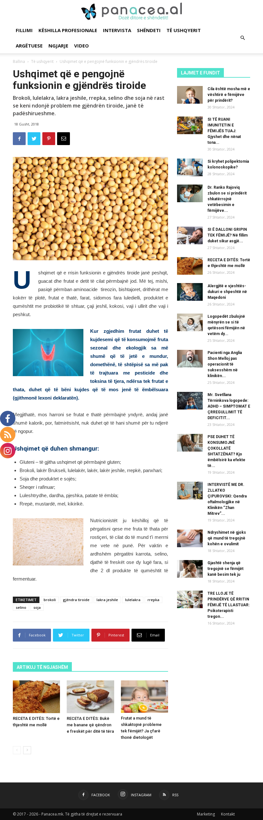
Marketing (206, 814)
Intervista (117, 30)
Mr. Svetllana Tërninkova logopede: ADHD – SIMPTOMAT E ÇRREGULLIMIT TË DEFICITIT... (229, 406)
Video (81, 45)
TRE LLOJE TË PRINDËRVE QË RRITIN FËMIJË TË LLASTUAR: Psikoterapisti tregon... (229, 605)
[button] (242, 38)
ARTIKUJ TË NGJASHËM (42, 667)
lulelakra (132, 599)
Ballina (19, 61)
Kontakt (228, 814)
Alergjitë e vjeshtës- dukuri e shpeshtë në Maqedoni (227, 292)
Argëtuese (29, 45)
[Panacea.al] (131, 12)
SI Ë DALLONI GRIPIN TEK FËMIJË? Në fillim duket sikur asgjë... (228, 235)
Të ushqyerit (183, 30)
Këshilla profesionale (67, 30)
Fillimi (24, 30)
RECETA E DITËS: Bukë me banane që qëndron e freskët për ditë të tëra (90, 725)
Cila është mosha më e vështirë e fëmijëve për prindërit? (229, 95)
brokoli (50, 599)
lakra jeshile (107, 599)
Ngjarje (58, 45)
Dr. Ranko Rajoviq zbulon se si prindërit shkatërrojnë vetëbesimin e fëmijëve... (227, 199)
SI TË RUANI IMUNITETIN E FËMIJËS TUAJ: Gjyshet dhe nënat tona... (224, 131)
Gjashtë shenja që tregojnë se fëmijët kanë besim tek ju (225, 569)
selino (21, 607)
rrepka (153, 599)
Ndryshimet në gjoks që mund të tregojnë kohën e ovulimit (227, 538)
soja (37, 607)
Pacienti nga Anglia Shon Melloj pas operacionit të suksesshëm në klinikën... (225, 364)
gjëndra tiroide (76, 599)
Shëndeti (149, 30)
